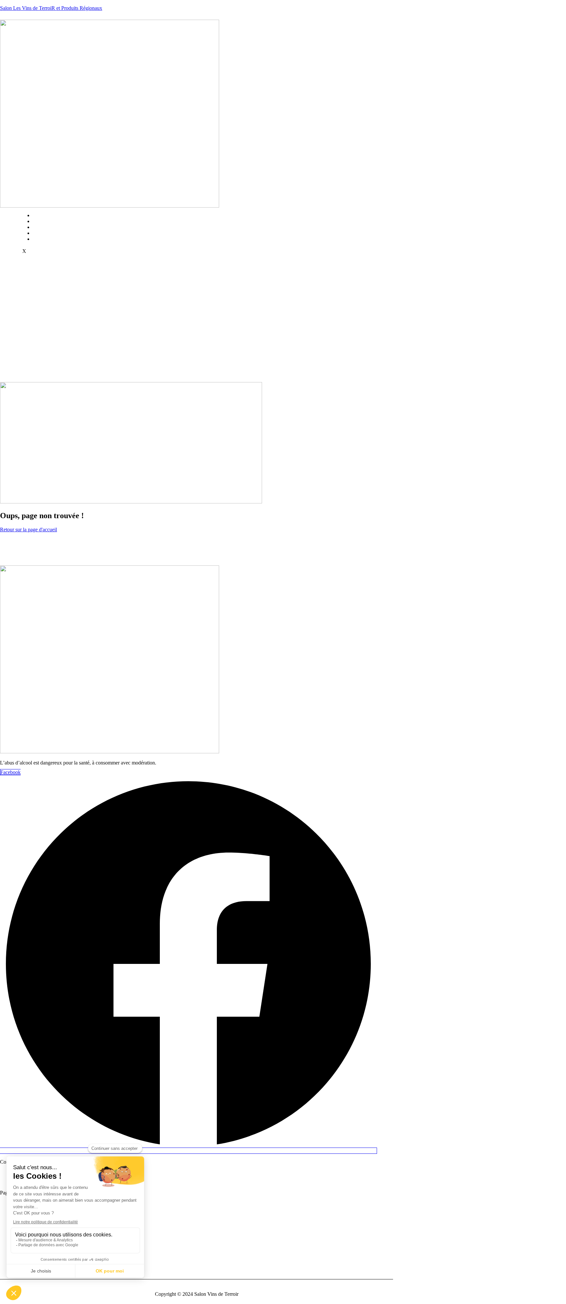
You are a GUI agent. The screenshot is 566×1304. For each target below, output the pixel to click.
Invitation (49, 227)
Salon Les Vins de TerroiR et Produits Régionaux (51, 8)
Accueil (47, 215)
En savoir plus (54, 221)
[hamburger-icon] (278, 213)
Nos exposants (54, 233)
